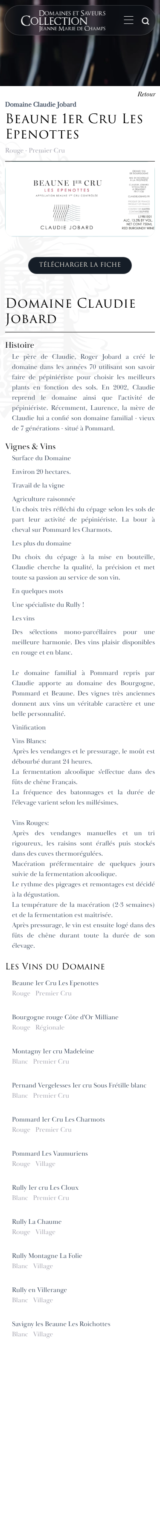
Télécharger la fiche (80, 265)
